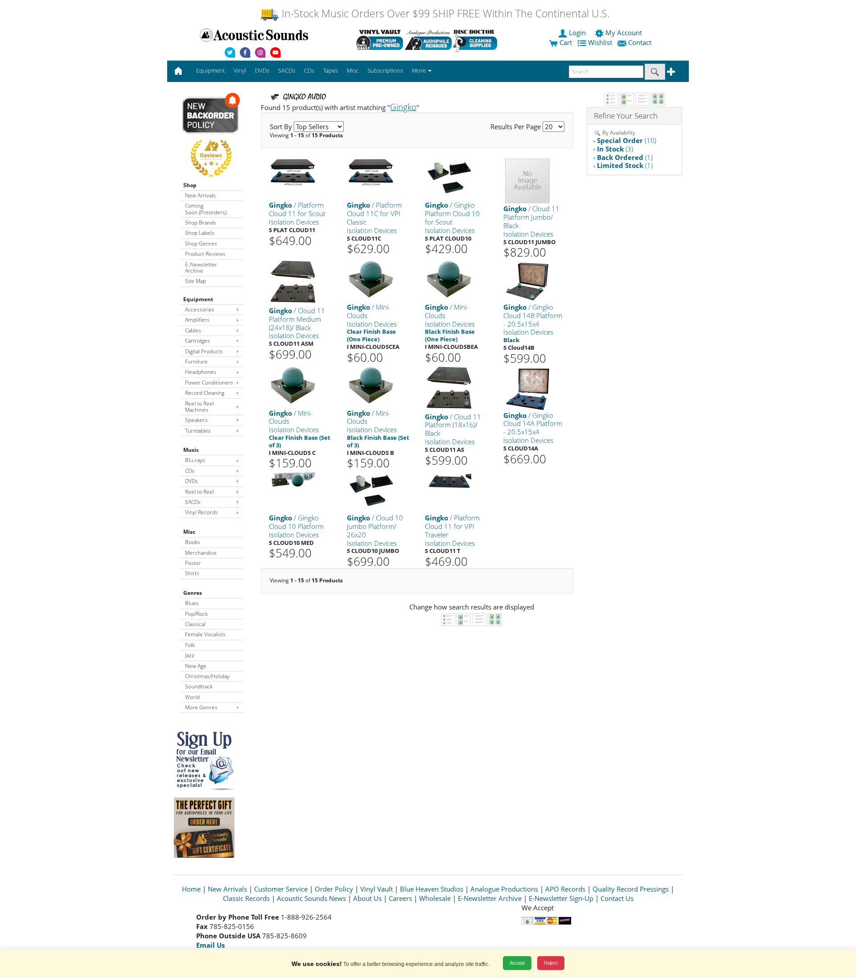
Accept (517, 963)
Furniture (196, 361)
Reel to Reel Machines (199, 406)
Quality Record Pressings (631, 888)
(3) (615, 148)
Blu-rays (195, 460)
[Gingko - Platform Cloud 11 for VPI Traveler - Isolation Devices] (449, 480)
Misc (189, 532)
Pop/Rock (196, 614)
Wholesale (435, 898)
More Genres (201, 707)
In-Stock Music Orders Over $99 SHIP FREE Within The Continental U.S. (444, 13)
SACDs (193, 502)
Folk (190, 645)
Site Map (195, 281)
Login (577, 32)
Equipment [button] (210, 70)
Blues (192, 603)
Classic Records (246, 898)
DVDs (191, 481)
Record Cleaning (204, 393)
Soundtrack (199, 686)
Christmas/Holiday (207, 676)
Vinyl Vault (376, 888)
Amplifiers (197, 319)
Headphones (200, 372)
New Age (195, 666)
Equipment (198, 299)
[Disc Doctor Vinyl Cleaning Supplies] (476, 39)
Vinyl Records (201, 512)
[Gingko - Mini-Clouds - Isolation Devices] (371, 278)
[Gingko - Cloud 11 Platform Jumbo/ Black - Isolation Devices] (527, 180)
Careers (400, 898)
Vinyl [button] (240, 70)
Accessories (199, 309)
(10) (626, 140)
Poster (193, 563)
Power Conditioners (209, 382)
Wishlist (600, 42)
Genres (192, 593)
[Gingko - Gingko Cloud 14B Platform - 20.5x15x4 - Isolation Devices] (527, 280)
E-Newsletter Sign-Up (561, 898)
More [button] (419, 70)
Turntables (198, 430)
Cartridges (197, 340)
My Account (624, 32)
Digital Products (204, 351)
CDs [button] (309, 70)
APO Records (565, 888)
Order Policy (334, 888)
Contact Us (617, 898)
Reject (551, 963)
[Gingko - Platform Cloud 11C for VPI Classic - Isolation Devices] (371, 173)
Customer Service (281, 888)
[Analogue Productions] (428, 39)
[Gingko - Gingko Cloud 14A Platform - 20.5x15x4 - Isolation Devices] (527, 387)
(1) (625, 157)
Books (192, 542)
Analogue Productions (504, 888)
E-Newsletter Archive (201, 267)
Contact (639, 42)
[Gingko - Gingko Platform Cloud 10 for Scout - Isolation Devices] (449, 176)
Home (191, 888)
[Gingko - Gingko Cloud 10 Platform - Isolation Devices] (293, 479)
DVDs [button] (262, 70)
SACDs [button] (286, 70)
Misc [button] (352, 70)
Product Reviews (205, 254)
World (192, 697)
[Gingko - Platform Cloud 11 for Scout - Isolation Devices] (293, 173)
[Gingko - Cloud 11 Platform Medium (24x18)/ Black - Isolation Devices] (293, 282)
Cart (565, 42)
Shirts (192, 573)
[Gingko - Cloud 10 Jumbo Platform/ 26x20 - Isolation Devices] (371, 489)
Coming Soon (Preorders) (205, 209)
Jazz (189, 655)
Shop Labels (199, 233)
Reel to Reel (199, 491)
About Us (367, 898)
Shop (190, 185)
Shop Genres (201, 243)
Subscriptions (385, 70)
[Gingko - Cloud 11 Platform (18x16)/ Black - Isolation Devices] (449, 388)
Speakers (196, 420)
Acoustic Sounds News (311, 898)
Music (191, 450)
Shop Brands (200, 222)
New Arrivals (200, 195)
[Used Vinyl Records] (379, 39)
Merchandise (201, 553)
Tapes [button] (330, 70)
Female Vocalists (205, 634)
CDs (189, 471)
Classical (195, 624)
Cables (193, 330)
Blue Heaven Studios (431, 888)
